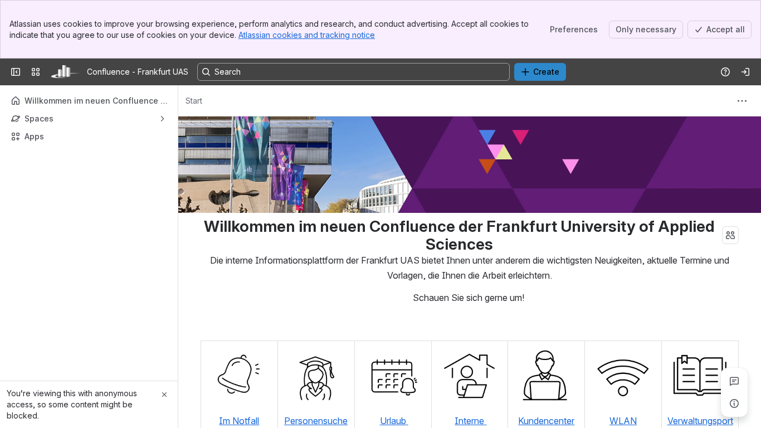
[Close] (164, 394)
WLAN (623, 420)
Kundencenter (546, 420)
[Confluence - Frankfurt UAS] (65, 72)
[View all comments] (734, 381)
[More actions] (742, 101)
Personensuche (316, 420)
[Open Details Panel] (734, 403)
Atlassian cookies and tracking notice (306, 35)
